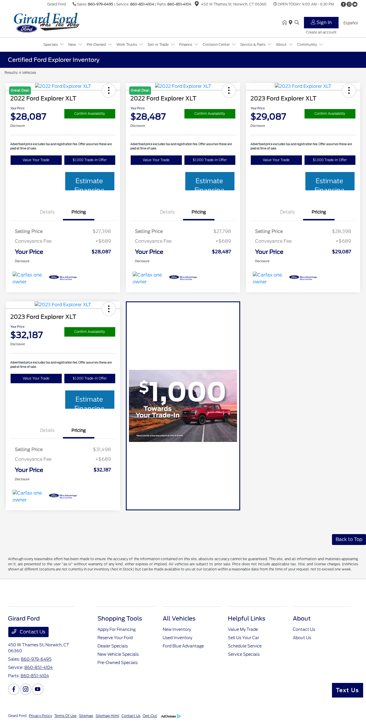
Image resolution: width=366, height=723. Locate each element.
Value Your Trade (36, 160)
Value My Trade (243, 629)
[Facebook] (343, 4)
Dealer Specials (113, 646)
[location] (197, 5)
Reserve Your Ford (115, 637)
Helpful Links (246, 618)
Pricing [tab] (78, 212)
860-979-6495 (100, 4)
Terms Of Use (65, 716)
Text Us (347, 690)
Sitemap (86, 716)
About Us (302, 637)
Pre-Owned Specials (118, 662)
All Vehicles (179, 618)
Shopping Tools (120, 618)
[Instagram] (349, 4)
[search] (297, 22)
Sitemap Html (107, 716)
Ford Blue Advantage (183, 646)
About (302, 618)
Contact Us (32, 632)
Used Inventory (177, 637)
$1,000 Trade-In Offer (90, 160)
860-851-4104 (142, 4)
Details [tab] (47, 212)
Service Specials (244, 654)
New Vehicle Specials (118, 654)
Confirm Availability (89, 114)
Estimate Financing (89, 183)
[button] (349, 90)
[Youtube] (354, 4)
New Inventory (177, 629)
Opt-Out (150, 716)
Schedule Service (245, 646)
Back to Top (349, 539)
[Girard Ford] (57, 22)
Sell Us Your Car (243, 637)
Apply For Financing (117, 629)
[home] (286, 22)
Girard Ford (17, 716)
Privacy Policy (40, 716)
